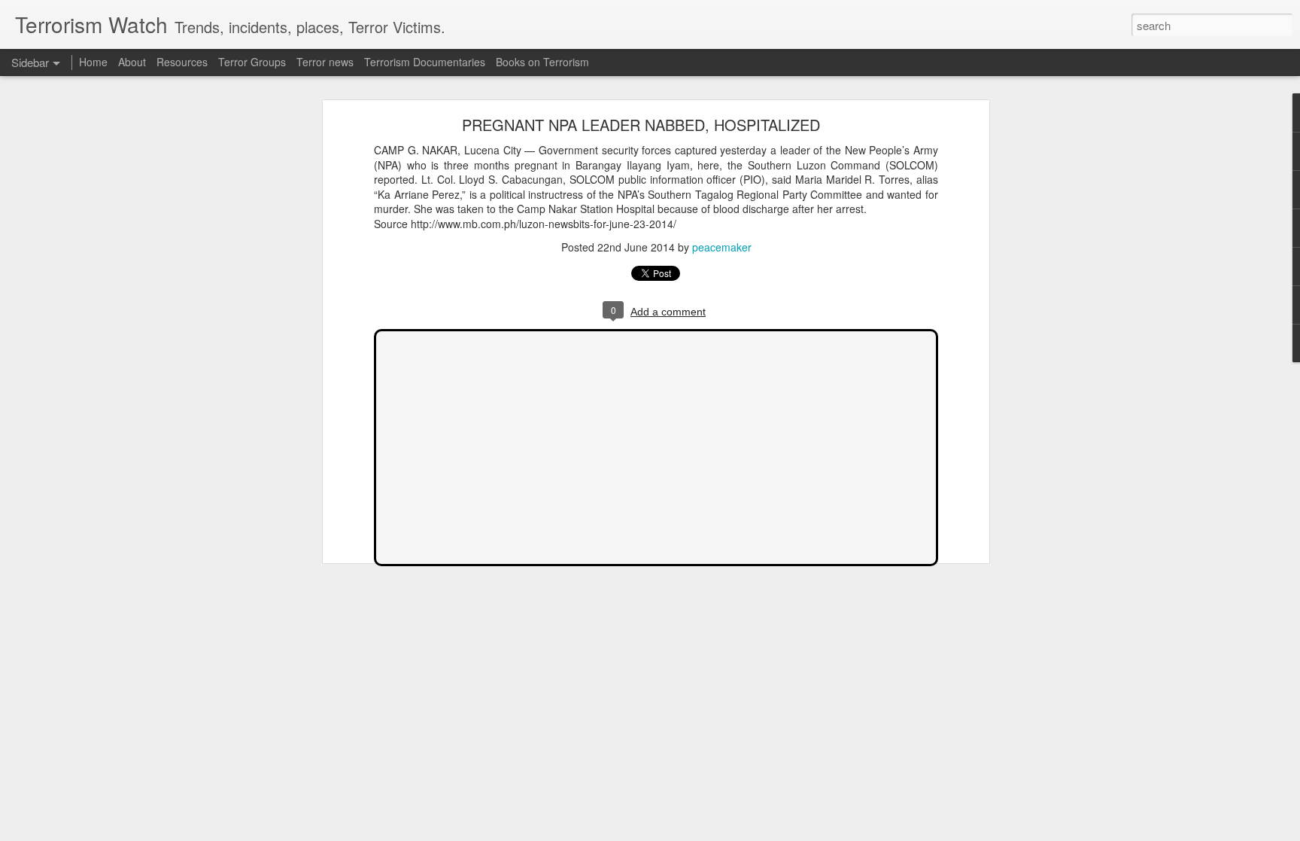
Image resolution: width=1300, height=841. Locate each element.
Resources (182, 61)
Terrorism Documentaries (424, 61)
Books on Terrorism (542, 61)
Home (93, 61)
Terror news (325, 61)
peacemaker (722, 246)
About (132, 61)
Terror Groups (252, 61)
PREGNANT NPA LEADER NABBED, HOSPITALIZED (641, 125)
